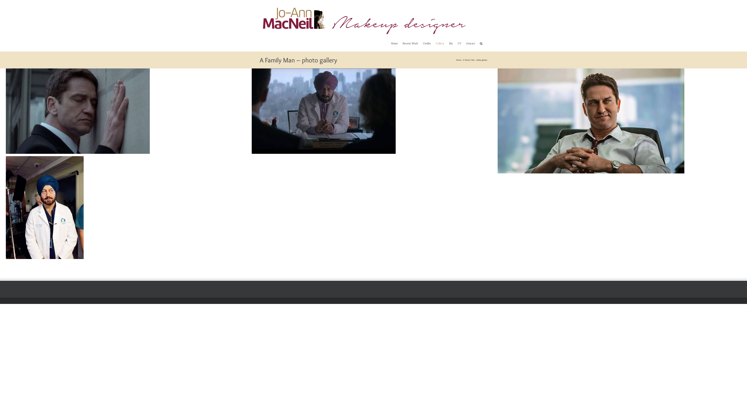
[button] (481, 43)
